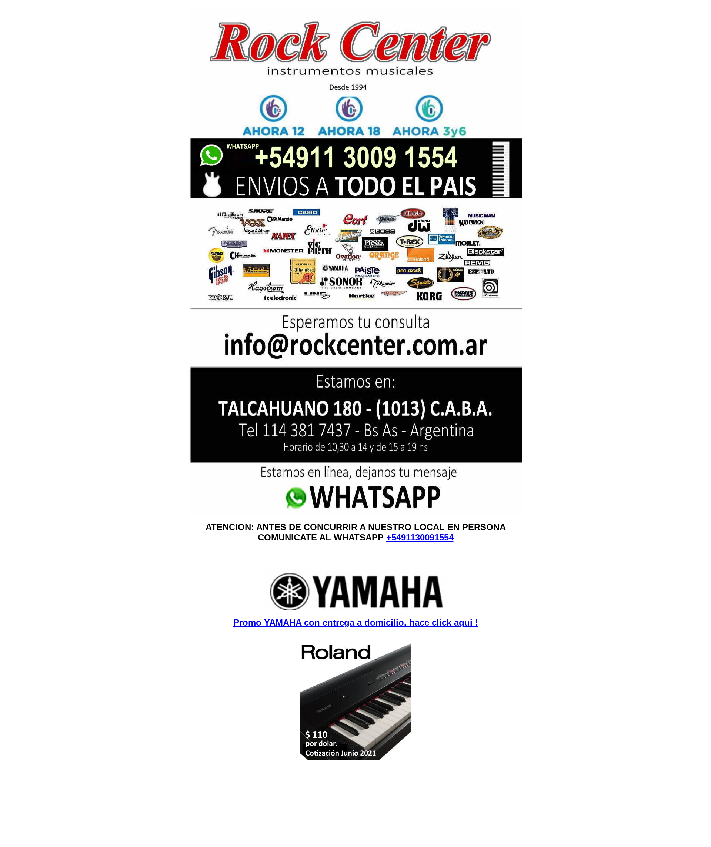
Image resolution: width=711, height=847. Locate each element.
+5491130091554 (420, 537)
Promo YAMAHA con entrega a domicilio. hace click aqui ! (355, 622)
